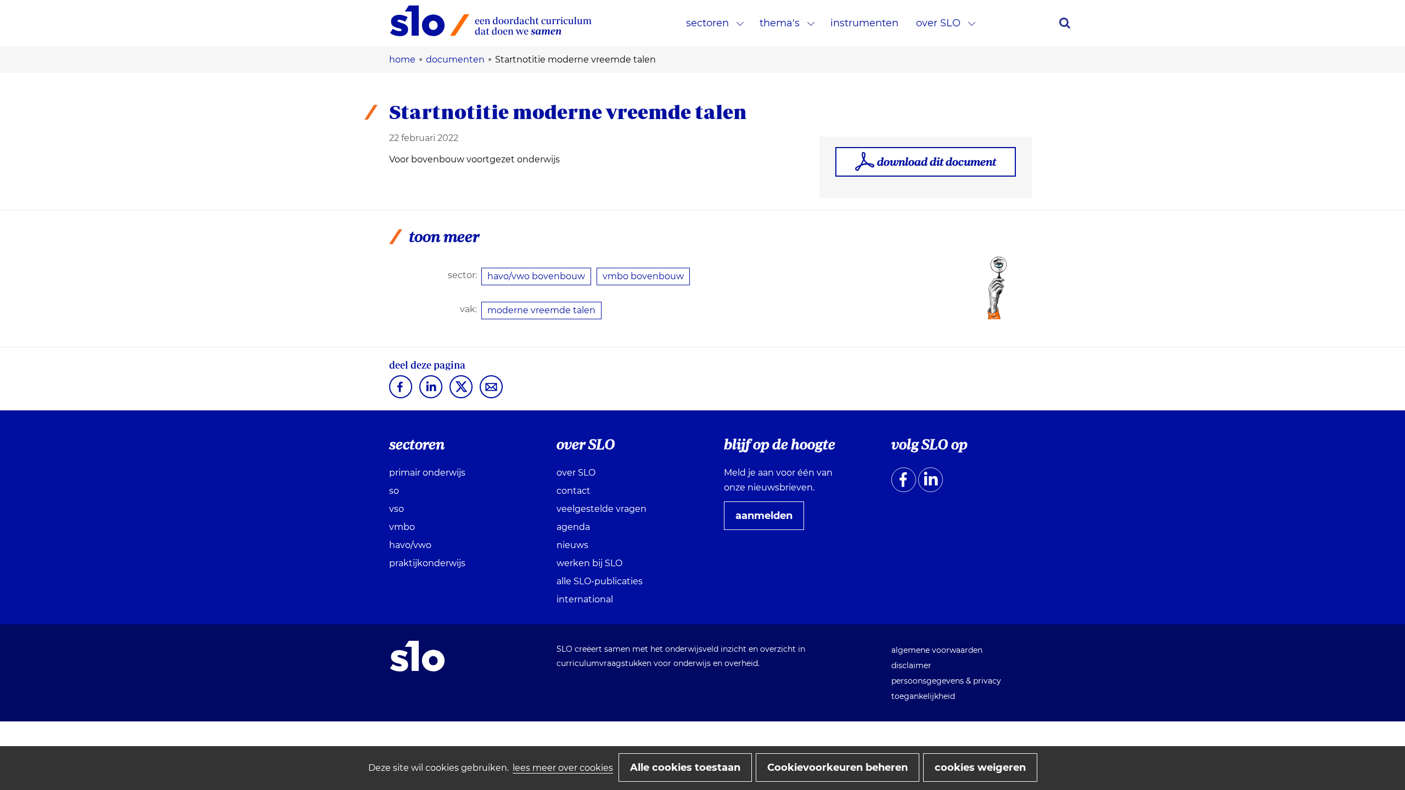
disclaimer (911, 665)
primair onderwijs (427, 472)
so (394, 491)
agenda (573, 527)
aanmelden (768, 519)
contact (574, 491)
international (585, 599)
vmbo (402, 527)
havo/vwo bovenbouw (536, 276)
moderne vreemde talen (541, 310)
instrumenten (864, 23)
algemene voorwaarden (936, 650)
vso (396, 509)
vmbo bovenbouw (643, 276)
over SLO (938, 23)
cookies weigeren (980, 767)
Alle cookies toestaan (685, 767)
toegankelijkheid (923, 696)
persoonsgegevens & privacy (946, 681)
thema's (780, 23)
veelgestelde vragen (602, 509)
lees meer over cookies (563, 768)
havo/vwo (410, 545)
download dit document (936, 161)
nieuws (572, 545)
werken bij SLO (589, 563)
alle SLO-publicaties (600, 581)
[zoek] (1064, 23)
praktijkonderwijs (427, 563)
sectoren (707, 23)
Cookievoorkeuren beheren (837, 767)
